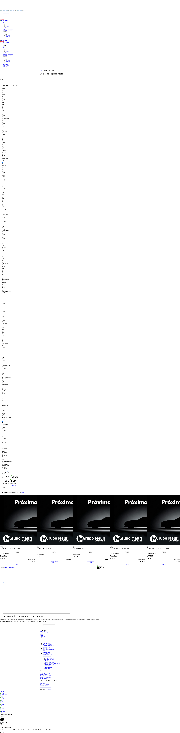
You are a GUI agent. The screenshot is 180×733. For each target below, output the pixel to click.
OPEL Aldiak (46, 648)
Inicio (4, 46)
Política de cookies (44, 685)
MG (2, 700)
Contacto (42, 635)
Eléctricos (5, 27)
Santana (3, 711)
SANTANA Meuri (49, 664)
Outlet (4, 38)
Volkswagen (4, 694)
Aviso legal (42, 683)
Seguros (7, 32)
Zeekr (2, 713)
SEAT (2, 691)
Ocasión (7, 26)
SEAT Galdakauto (47, 643)
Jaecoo (2, 704)
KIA (2, 696)
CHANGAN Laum (49, 659)
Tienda (41, 634)
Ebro (2, 701)
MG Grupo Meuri (46, 653)
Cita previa (8, 35)
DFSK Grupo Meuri (49, 662)
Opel (2, 697)
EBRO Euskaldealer (47, 654)
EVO (2, 707)
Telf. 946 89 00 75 (44, 678)
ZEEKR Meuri (48, 666)
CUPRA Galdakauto (47, 644)
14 (9, 567)
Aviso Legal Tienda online (45, 687)
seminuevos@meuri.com (45, 677)
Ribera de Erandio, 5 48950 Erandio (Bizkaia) (45, 672)
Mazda (2, 698)
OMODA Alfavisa (47, 656)
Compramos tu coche (7, 30)
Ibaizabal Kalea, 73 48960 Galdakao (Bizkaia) (45, 675)
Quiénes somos (43, 631)
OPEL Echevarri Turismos (48, 649)
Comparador (5, 66)
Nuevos (4, 22)
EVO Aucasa (48, 660)
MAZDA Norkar (46, 652)
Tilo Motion (48, 689)
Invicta (2, 710)
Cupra (2, 693)
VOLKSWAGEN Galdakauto (49, 645)
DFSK (2, 708)
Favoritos (5, 68)
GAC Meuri (48, 668)
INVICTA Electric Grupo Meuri (52, 663)
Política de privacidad (44, 684)
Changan (3, 705)
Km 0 (7, 25)
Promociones (6, 13)
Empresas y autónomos (8, 29)
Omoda (2, 703)
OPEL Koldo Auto (47, 650)
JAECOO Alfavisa (49, 658)
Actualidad (5, 64)
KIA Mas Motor (46, 647)
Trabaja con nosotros (44, 632)
